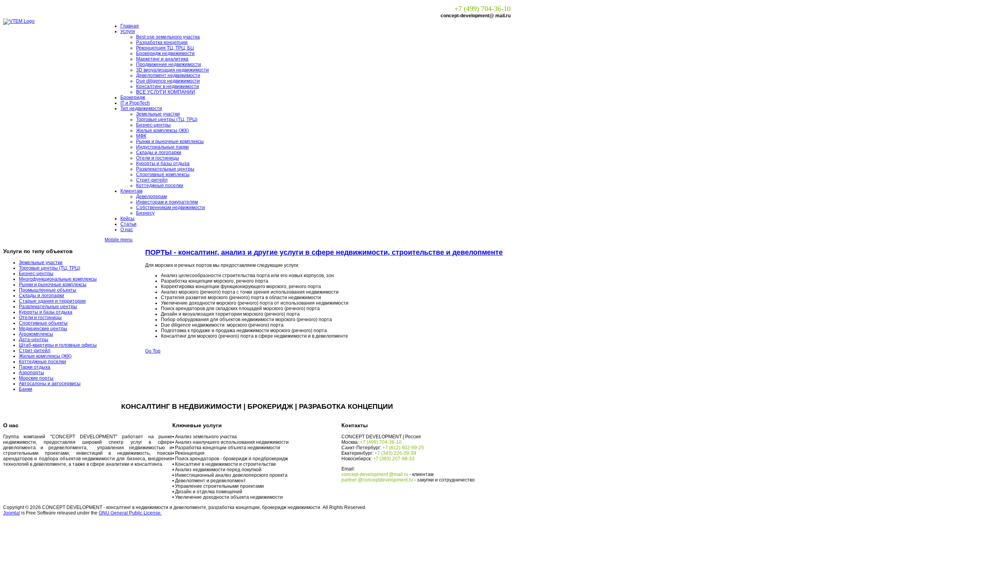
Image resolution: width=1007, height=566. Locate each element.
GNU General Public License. (130, 513)
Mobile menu (119, 240)
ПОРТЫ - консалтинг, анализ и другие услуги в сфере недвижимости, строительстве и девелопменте (324, 252)
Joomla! (11, 513)
